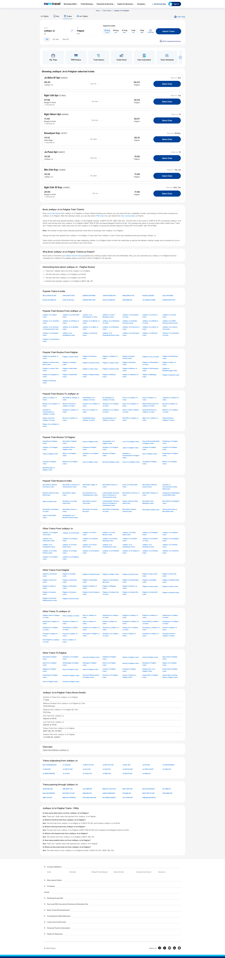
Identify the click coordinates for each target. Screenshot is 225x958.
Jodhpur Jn (48, 85)
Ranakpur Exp (52, 133)
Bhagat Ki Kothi (50, 102)
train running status (128, 216)
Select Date (167, 84)
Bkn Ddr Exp (51, 169)
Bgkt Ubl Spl (51, 95)
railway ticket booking (74, 256)
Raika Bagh (48, 140)
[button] (151, 31)
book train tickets (54, 213)
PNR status (100, 216)
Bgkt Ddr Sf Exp (53, 187)
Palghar (137, 85)
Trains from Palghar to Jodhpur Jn (56, 750)
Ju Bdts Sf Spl (52, 77)
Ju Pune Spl (50, 152)
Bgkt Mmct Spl (52, 114)
